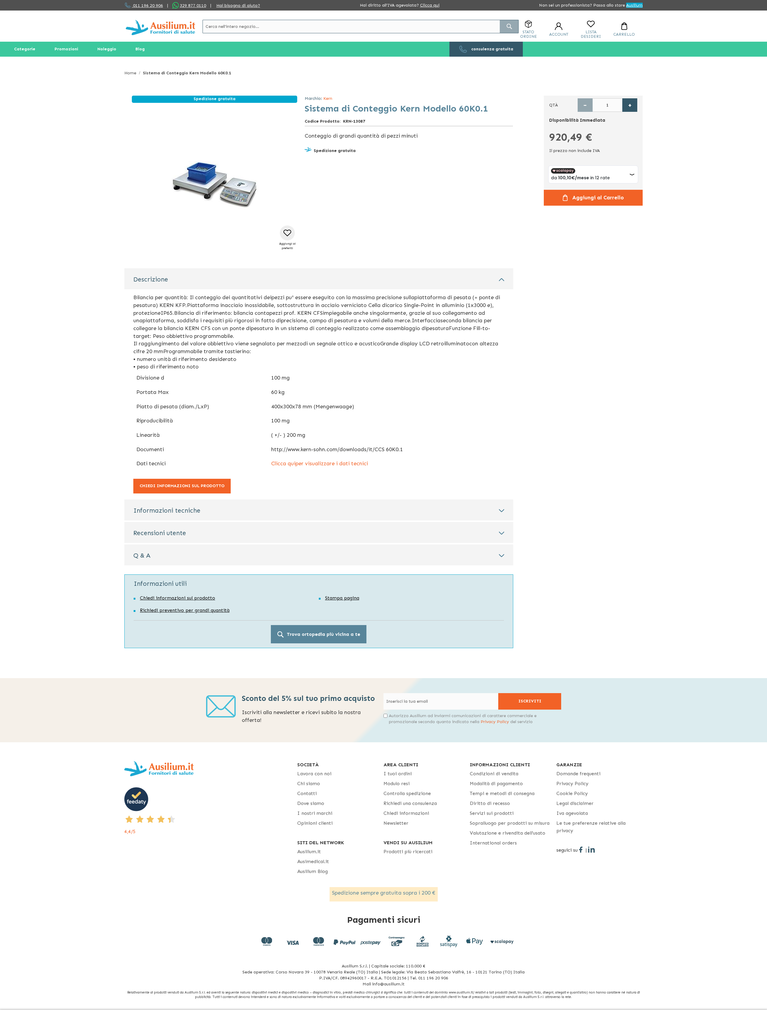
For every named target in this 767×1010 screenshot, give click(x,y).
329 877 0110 (193, 5)
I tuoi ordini (398, 773)
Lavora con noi (314, 773)
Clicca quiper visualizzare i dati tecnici (319, 463)
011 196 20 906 (147, 5)
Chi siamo (308, 783)
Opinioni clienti (315, 823)
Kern (327, 98)
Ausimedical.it (313, 861)
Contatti (307, 793)
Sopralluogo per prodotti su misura (509, 823)
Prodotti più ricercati (408, 851)
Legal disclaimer (575, 803)
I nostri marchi (314, 813)
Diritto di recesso (490, 803)
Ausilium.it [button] (309, 851)
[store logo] (160, 27)
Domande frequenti (578, 773)
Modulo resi (397, 783)
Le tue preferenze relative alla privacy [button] (591, 826)
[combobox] (361, 26)
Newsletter (396, 823)
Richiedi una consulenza (410, 803)
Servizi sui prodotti (492, 813)
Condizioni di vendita (494, 773)
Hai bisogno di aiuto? (238, 5)
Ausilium (634, 5)
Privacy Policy (495, 721)
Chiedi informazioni (406, 813)
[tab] (318, 278)
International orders (493, 843)
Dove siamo (310, 803)
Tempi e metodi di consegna (502, 793)
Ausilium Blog (312, 871)
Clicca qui (430, 5)
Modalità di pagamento (496, 783)
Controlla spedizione (407, 793)
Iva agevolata (572, 813)
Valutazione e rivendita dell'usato (507, 833)
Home (130, 73)
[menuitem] (24, 49)
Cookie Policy (572, 793)
